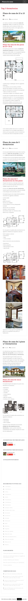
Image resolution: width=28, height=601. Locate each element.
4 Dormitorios (8, 499)
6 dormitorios (8, 505)
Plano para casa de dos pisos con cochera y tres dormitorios (13, 588)
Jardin (6, 523)
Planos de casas (7, 2)
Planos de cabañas (9, 531)
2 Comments (12, 347)
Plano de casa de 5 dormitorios (11, 143)
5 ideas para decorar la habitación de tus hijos (13, 553)
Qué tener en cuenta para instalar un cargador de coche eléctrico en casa (14, 556)
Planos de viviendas (9, 539)
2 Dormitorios (8, 489)
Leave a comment (14, 19)
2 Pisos (6, 491)
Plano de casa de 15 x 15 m (14, 14)
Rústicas (7, 544)
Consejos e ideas (8, 507)
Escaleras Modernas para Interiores (11, 559)
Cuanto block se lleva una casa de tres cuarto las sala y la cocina (13, 577)
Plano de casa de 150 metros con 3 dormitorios (13, 562)
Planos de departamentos (10, 536)
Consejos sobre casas (10, 510)
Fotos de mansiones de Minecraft (14, 573)
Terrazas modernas (7, 565)
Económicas (7, 515)
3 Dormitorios (8, 494)
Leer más (24, 599)
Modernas (7, 526)
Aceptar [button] (19, 599)
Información (7, 520)
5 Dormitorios (8, 502)
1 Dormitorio (8, 486)
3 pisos (6, 497)
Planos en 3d (8, 542)
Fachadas (7, 518)
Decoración (7, 513)
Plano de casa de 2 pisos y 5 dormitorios (14, 342)
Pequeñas (7, 528)
